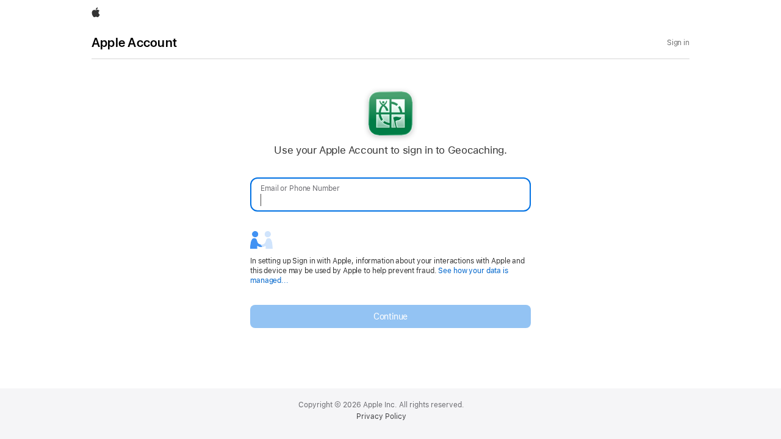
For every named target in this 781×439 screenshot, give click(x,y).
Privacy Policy (381, 416)
